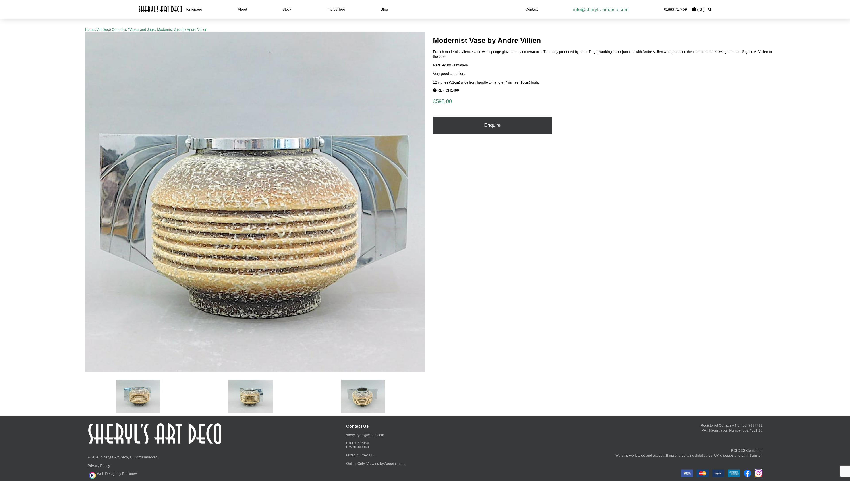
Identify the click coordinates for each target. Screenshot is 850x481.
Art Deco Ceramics (112, 29)
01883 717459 (675, 9)
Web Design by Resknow (117, 474)
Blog (384, 9)
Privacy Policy (99, 466)
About (242, 9)
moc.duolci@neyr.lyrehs (365, 435)
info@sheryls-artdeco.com (601, 9)
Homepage (193, 9)
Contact (531, 9)
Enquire (492, 125)
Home (90, 29)
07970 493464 (357, 447)
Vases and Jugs (142, 29)
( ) (700, 9)
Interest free (336, 9)
